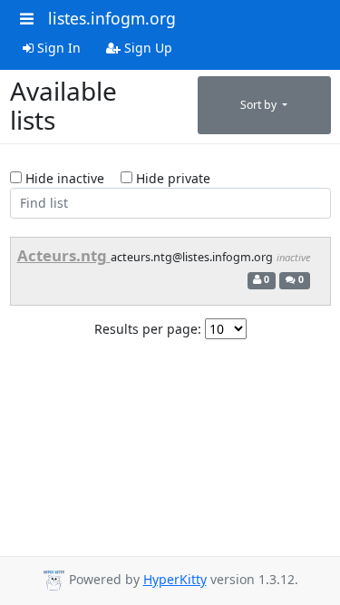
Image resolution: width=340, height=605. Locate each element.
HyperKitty (175, 579)
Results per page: (147, 328)
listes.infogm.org (112, 18)
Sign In (57, 47)
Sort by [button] (259, 104)
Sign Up (146, 47)
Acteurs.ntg (64, 255)
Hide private (171, 178)
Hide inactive (63, 178)
